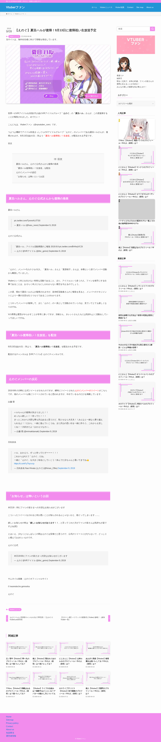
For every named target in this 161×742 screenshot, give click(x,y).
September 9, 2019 (66, 468)
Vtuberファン (15, 7)
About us (10, 729)
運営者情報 (11, 736)
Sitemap (9, 720)
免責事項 (10, 733)
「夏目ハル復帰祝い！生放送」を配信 (33, 168)
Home (8, 717)
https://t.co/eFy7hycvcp (24, 463)
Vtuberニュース (14, 36)
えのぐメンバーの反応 (26, 172)
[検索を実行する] (152, 29)
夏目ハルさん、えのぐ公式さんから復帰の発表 (37, 164)
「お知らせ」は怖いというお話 (30, 176)
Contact (9, 726)
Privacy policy (12, 723)
